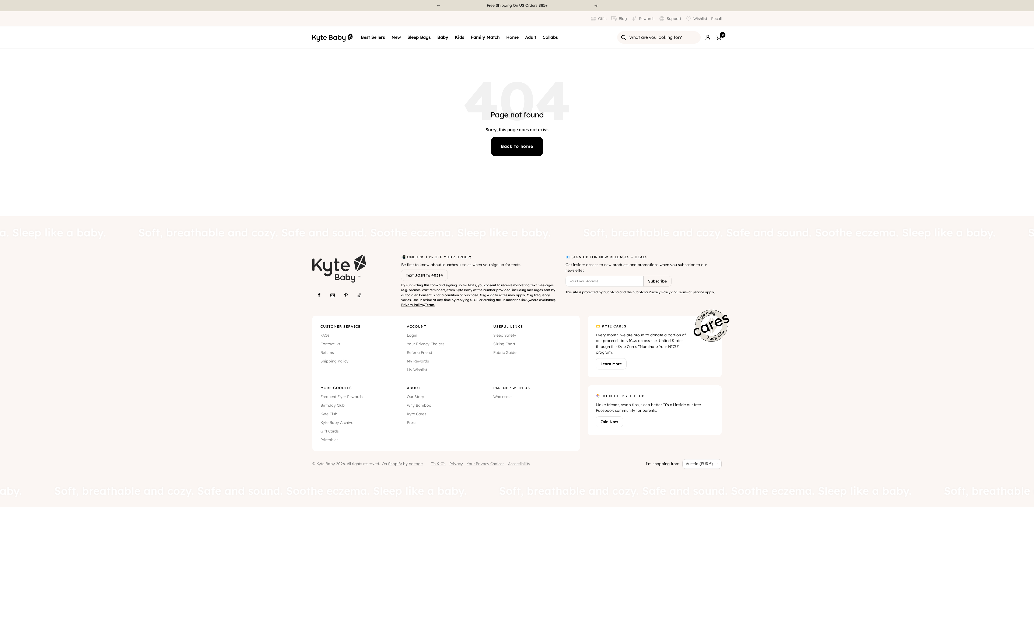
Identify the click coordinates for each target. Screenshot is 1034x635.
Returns (327, 352)
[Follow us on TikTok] (359, 295)
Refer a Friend (419, 352)
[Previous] (438, 5)
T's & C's (438, 463)
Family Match (485, 37)
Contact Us (330, 343)
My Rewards (418, 361)
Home (512, 37)
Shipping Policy (334, 361)
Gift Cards (329, 431)
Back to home (517, 146)
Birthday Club (332, 405)
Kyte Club (328, 413)
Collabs (550, 37)
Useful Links (508, 326)
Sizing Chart (504, 343)
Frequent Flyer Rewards (341, 396)
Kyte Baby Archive (336, 422)
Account (416, 326)
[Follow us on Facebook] (319, 295)
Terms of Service (691, 292)
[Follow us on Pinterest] (346, 295)
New (396, 37)
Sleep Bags (419, 37)
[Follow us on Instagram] (332, 295)
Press (412, 422)
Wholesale (502, 396)
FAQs (325, 335)
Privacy (456, 463)
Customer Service (340, 326)
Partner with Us (511, 388)
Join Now (609, 421)
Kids (459, 37)
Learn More (611, 363)
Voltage (416, 463)
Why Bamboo (419, 405)
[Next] (596, 5)
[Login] (708, 37)
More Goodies (336, 388)
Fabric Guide (504, 352)
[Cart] (718, 37)
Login (412, 335)
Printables (329, 439)
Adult (530, 37)
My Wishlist (417, 369)
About (413, 388)
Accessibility (519, 463)
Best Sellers (373, 37)
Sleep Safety (504, 335)
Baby (442, 37)
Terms (430, 305)
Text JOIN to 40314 (424, 275)
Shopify (395, 463)
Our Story (415, 396)
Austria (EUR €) (699, 463)
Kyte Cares (416, 413)
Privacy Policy (412, 305)
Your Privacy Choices (426, 343)
